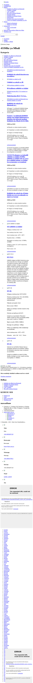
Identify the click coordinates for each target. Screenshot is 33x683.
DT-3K (9, 291)
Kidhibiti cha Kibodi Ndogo (14, 16)
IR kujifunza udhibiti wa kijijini (17, 88)
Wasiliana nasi (7, 31)
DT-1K (9, 344)
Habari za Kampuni (12, 23)
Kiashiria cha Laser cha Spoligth (15, 19)
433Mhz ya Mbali (11, 10)
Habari (5, 21)
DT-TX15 (10, 257)
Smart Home (10, 17)
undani (14, 145)
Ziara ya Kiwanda (11, 27)
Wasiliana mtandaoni (6, 376)
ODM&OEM (7, 6)
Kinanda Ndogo (11, 14)
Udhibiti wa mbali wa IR (15, 82)
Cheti (8, 29)
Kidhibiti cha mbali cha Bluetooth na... (15, 104)
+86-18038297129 (8, 434)
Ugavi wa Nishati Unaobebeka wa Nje (17, 20)
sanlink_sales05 (8, 476)
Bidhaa (5, 7)
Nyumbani (6, 4)
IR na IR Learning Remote (14, 13)
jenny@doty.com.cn (9, 446)
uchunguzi (9, 145)
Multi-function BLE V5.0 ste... (17, 96)
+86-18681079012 (8, 458)
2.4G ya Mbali (10, 11)
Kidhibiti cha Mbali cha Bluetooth (15, 9)
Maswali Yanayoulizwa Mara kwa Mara (14, 30)
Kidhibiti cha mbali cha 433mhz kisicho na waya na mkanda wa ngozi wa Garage (17, 195)
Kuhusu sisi (7, 26)
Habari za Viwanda (12, 24)
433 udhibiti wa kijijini (14, 226)
